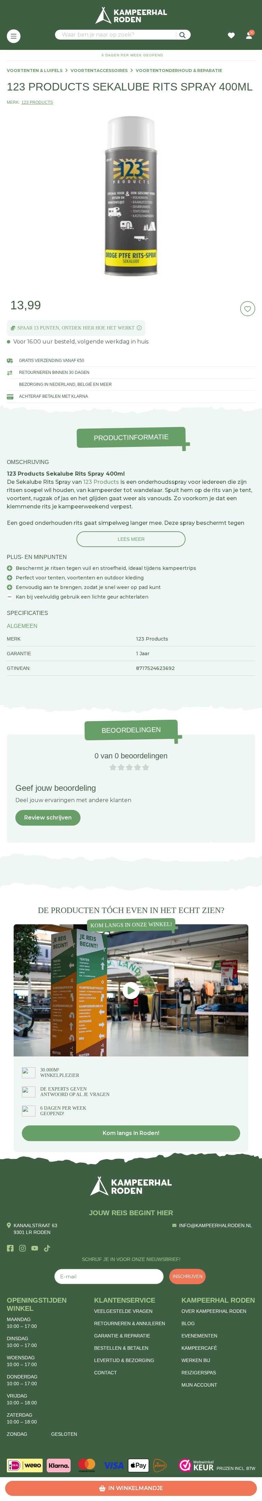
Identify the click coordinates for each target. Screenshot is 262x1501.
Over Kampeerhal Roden (213, 1311)
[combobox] (123, 34)
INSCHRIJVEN (187, 1276)
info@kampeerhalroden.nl (215, 1225)
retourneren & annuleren (129, 1323)
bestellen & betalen (121, 1348)
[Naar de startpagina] (131, 15)
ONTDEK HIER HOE (83, 328)
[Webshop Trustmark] (196, 1465)
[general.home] (131, 1186)
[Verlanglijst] (231, 36)
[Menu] (13, 36)
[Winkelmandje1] (240, 32)
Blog (188, 1323)
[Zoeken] (183, 34)
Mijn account (199, 1385)
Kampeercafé (199, 1348)
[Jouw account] (249, 36)
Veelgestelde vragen (123, 1311)
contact (105, 1372)
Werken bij (195, 1360)
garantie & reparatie (122, 1335)
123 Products (101, 482)
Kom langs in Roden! (131, 1133)
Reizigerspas (198, 1372)
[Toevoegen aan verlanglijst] (247, 308)
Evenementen (199, 1335)
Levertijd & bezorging (124, 1360)
